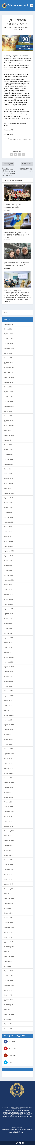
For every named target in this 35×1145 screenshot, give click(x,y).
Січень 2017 (8, 879)
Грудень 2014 (8, 1000)
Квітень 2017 (8, 865)
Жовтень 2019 (8, 720)
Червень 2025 (8, 392)
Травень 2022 (8, 570)
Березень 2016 (9, 927)
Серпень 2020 (8, 672)
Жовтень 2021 (8, 604)
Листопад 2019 (9, 715)
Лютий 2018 (8, 816)
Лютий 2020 (8, 701)
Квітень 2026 (8, 343)
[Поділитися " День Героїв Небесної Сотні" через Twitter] (16, 154)
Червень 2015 (8, 971)
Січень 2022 (8, 589)
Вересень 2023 (9, 493)
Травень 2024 (8, 454)
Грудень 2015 (8, 942)
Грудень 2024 (8, 421)
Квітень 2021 (8, 633)
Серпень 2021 (8, 614)
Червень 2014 (8, 1024)
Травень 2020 (8, 686)
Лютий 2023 (8, 527)
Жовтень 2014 (8, 1009)
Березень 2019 (9, 754)
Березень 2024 (9, 464)
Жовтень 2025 (8, 372)
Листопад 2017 (9, 831)
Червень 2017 (8, 855)
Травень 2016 (8, 918)
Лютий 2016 (8, 932)
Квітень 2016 (8, 923)
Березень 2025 (9, 406)
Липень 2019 (8, 734)
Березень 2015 (9, 985)
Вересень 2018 (9, 783)
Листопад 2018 (9, 773)
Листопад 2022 (9, 541)
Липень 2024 (8, 445)
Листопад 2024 (9, 425)
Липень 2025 (8, 387)
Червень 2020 (8, 681)
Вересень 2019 (9, 725)
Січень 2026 (8, 358)
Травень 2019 (8, 744)
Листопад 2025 (9, 368)
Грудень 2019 (8, 710)
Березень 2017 (9, 869)
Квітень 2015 (8, 980)
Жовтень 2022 (8, 546)
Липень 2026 (8, 329)
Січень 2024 (8, 474)
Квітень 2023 (8, 517)
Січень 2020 (8, 705)
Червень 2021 (8, 623)
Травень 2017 (8, 860)
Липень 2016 (8, 908)
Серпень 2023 (8, 498)
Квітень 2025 (8, 401)
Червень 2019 (8, 739)
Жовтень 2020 (8, 662)
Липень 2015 (8, 966)
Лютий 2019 (8, 758)
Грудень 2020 (8, 652)
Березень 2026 (9, 348)
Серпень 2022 (8, 556)
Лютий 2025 (8, 411)
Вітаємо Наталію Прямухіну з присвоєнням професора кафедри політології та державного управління (16, 234)
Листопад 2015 (9, 947)
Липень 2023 (8, 503)
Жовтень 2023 (8, 488)
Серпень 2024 (8, 440)
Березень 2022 (9, 580)
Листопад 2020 (9, 657)
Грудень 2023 (8, 478)
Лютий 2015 (8, 990)
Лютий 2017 (8, 874)
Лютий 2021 (8, 643)
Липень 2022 (8, 561)
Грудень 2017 (8, 826)
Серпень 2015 (8, 961)
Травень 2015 (8, 976)
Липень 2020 (8, 676)
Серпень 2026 (8, 324)
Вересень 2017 (9, 841)
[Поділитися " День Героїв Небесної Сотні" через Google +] (19, 154)
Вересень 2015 (9, 956)
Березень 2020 (9, 696)
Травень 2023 (8, 512)
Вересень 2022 (9, 551)
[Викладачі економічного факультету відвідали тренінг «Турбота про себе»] (17, 193)
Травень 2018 (8, 802)
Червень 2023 (8, 507)
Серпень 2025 (8, 382)
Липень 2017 (8, 850)
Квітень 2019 (8, 749)
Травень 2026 (8, 338)
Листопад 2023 (9, 483)
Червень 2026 (8, 334)
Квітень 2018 (8, 807)
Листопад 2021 (9, 599)
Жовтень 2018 (8, 778)
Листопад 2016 (9, 889)
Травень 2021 (8, 628)
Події (15, 27)
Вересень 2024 (9, 435)
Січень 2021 (8, 647)
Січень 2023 (8, 532)
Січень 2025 (8, 416)
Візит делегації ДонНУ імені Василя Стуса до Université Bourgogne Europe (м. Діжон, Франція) (17, 264)
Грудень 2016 (8, 884)
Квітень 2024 (8, 459)
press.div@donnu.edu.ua (17, 1133)
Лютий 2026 (8, 353)
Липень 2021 (8, 618)
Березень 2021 (9, 638)
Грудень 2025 (8, 363)
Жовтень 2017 (8, 836)
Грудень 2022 (8, 536)
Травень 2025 (8, 396)
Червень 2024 (8, 450)
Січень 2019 (8, 763)
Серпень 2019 (8, 729)
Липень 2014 (8, 1019)
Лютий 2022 (8, 585)
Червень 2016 (8, 913)
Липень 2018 (8, 792)
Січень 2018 (8, 821)
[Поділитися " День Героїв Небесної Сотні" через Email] (23, 154)
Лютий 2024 (8, 469)
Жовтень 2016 (8, 894)
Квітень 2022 (8, 575)
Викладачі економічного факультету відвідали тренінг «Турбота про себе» (15, 205)
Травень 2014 (8, 1029)
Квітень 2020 (8, 691)
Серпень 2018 (8, 787)
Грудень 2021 (8, 594)
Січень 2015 (8, 995)
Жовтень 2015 (8, 951)
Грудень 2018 (8, 768)
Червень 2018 (8, 797)
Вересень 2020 (9, 667)
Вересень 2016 (9, 898)
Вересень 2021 (9, 609)
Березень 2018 (9, 811)
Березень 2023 (9, 522)
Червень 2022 (8, 565)
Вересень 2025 (9, 377)
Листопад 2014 (9, 1005)
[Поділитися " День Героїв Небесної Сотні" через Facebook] (12, 154)
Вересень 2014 (9, 1014)
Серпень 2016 (8, 903)
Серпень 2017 (8, 845)
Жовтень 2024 (8, 430)
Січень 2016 (8, 937)
